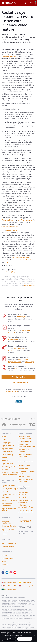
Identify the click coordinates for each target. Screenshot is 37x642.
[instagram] (11, 574)
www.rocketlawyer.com (10, 227)
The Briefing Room (8, 467)
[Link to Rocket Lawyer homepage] (9, 3)
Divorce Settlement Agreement (25, 501)
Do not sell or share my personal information (10, 474)
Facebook (23, 260)
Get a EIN (5, 492)
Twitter (30, 260)
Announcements (7, 558)
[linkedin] (7, 574)
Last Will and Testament (23, 493)
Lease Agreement (24, 465)
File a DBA (5, 498)
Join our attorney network (8, 530)
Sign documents (7, 449)
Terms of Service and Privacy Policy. (13, 635)
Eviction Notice (23, 468)
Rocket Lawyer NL (27, 586)
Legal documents (8, 446)
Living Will (22, 497)
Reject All (9, 639)
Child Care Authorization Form (25, 506)
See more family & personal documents (25, 511)
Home (4, 437)
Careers (4, 534)
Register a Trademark (9, 495)
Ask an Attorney (29, 286)
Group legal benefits (9, 526)
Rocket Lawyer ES (27, 582)
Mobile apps (6, 461)
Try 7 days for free (18, 377)
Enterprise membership (6, 522)
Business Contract (25, 442)
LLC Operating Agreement (23, 450)
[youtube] (15, 574)
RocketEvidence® (9, 56)
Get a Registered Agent (10, 489)
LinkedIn (8, 262)
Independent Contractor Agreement (26, 445)
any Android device (25, 220)
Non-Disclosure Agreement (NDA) (24, 438)
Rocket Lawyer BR (10, 589)
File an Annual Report (9, 501)
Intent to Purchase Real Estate (26, 472)
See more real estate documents (25, 480)
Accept (25, 639)
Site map (5, 470)
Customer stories (8, 546)
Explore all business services (9, 510)
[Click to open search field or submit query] (24, 3)
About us (5, 555)
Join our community (9, 543)
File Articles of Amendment (7, 505)
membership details (11, 391)
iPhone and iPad (7, 220)
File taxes (5, 458)
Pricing (4, 440)
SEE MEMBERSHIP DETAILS (18, 383)
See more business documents (25, 455)
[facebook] (3, 574)
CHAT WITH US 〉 (25, 521)
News (4, 561)
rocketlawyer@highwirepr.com (13, 272)
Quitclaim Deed (24, 476)
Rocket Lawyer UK (10, 582)
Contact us (5, 564)
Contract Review (7, 452)
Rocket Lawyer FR (10, 586)
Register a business (8, 486)
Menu (32, 3)
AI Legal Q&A (6, 443)
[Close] (35, 636)
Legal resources (7, 464)
